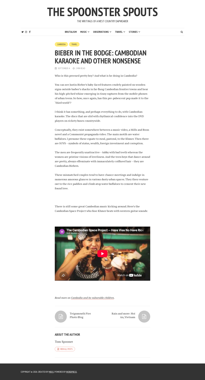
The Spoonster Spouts (102, 11)
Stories (133, 32)
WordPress (71, 371)
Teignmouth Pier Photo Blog (80, 315)
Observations (101, 32)
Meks (51, 371)
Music (83, 32)
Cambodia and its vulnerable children (92, 297)
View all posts (66, 349)
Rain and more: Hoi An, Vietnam (123, 315)
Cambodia (61, 44)
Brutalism (71, 32)
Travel (119, 32)
